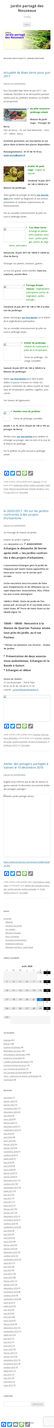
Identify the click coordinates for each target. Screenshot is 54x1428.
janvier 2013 (9, 1356)
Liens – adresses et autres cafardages (21, 1076)
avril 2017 (8, 1202)
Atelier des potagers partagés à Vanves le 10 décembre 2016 (26, 765)
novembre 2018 (11, 1151)
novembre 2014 (11, 1291)
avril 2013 (8, 1345)
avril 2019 (8, 1137)
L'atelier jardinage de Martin (16, 1061)
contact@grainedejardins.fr (25, 689)
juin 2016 (8, 1230)
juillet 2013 (8, 1335)
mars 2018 (8, 1169)
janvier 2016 (9, 1248)
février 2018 (9, 1173)
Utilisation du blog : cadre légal (19, 947)
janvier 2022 (9, 1105)
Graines (38, 738)
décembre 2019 (11, 1126)
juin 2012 (8, 1374)
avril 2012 (8, 1381)
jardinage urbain (21, 485)
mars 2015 (8, 1277)
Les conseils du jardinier (15, 1069)
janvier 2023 (9, 1101)
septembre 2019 (11, 1130)
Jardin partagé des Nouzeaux (27, 8)
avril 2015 (8, 1273)
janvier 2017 (9, 1212)
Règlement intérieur (14, 943)
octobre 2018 (9, 1155)
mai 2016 (8, 1234)
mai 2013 (8, 1342)
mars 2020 (8, 1119)
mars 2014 (8, 1320)
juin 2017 (8, 1194)
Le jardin (7, 918)
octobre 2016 (9, 1223)
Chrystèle (23, 492)
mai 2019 (8, 1133)
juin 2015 (8, 1266)
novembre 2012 (11, 1363)
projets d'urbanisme (37, 741)
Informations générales (14, 1054)
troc (47, 488)
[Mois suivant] (47, 966)
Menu (27, 24)
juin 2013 (8, 1338)
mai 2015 (8, 1270)
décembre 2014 (11, 1288)
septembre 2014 (11, 1299)
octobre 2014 (9, 1295)
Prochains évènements (16, 940)
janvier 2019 (9, 1148)
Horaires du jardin (13, 925)
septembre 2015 (11, 1259)
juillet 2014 (8, 1306)
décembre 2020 (11, 1112)
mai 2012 (8, 1378)
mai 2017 (8, 1198)
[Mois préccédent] (7, 966)
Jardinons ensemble (13, 1058)
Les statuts (10, 929)
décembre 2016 (11, 1216)
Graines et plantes (12, 1047)
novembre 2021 (11, 1108)
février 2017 (9, 1209)
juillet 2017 (8, 1191)
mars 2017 (8, 1205)
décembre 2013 (11, 1327)
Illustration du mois (12, 1051)
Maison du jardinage (18, 488)
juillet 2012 (8, 1371)
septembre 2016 (11, 1227)
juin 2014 (8, 1309)
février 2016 (9, 1245)
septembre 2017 (11, 1187)
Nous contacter (12, 936)
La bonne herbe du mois (15, 1065)
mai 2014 (8, 1313)
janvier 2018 (9, 1176)
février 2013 (9, 1353)
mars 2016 (8, 1241)
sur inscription (29, 317)
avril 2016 (8, 1238)
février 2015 (9, 1281)
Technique (8, 1079)
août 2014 (8, 1302)
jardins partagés (37, 485)
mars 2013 (8, 1349)
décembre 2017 (11, 1180)
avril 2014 (8, 1317)
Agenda (36, 481)
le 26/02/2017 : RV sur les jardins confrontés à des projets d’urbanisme (26, 514)
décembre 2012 (11, 1360)
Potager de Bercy (37, 488)
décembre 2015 (11, 1252)
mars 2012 (8, 1385)
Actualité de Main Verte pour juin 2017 (27, 74)
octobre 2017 (9, 1184)
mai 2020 (8, 1115)
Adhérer (9, 922)
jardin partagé (14, 889)
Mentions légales (13, 933)
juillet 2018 (8, 1158)
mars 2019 (8, 1140)
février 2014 (9, 1324)
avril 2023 (8, 1097)
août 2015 (8, 1263)
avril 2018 (8, 1166)
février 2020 (9, 1122)
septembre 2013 (11, 1331)
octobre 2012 (9, 1367)
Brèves (7, 1043)
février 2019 (9, 1144)
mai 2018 (8, 1162)
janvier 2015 (9, 1284)
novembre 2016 (11, 1220)
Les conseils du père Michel (16, 1072)
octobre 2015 (9, 1256)
